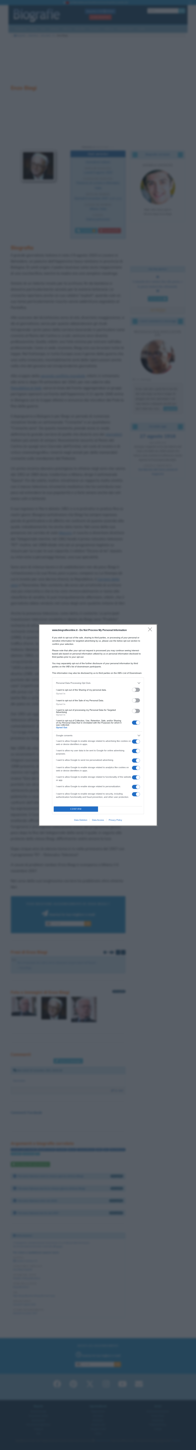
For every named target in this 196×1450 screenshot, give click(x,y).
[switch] (136, 690)
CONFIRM (76, 809)
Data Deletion (80, 820)
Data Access (98, 820)
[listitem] (98, 683)
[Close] (151, 630)
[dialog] (98, 725)
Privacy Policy (115, 820)
